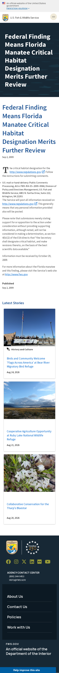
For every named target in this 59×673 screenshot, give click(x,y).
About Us (15, 596)
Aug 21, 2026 (13, 445)
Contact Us (17, 606)
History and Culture (22, 349)
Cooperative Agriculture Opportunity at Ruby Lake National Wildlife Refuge (29, 435)
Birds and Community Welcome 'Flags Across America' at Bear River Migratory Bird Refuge (28, 362)
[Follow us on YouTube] (48, 562)
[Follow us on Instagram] (17, 562)
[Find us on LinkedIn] (33, 562)
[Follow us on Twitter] (25, 562)
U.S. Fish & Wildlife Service (24, 17)
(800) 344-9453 (16, 576)
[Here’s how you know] (29, 6)
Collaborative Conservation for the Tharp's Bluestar (28, 506)
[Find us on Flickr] (40, 562)
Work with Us (18, 627)
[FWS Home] (5, 17)
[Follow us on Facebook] (9, 562)
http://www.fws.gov (16, 274)
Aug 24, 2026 (13, 372)
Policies (14, 616)
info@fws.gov (17, 579)
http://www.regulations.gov (25, 172)
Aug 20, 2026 (13, 517)
